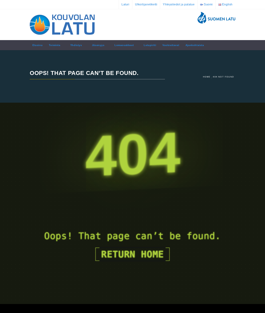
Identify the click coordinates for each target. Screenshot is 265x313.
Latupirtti (150, 45)
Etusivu (37, 45)
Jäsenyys (98, 45)
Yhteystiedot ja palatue (179, 4)
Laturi (125, 4)
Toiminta (54, 45)
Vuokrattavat (170, 45)
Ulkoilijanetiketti (146, 4)
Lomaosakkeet (124, 45)
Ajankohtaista (195, 45)
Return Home (132, 254)
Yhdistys (76, 45)
